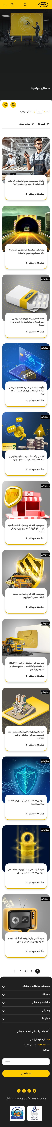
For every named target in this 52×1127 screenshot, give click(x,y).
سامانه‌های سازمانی (41, 1002)
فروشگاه (46, 994)
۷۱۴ (48, 1039)
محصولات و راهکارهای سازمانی (36, 986)
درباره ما (46, 1018)
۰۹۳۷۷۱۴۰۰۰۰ (44, 1045)
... (39, 111)
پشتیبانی (46, 1010)
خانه (48, 112)
